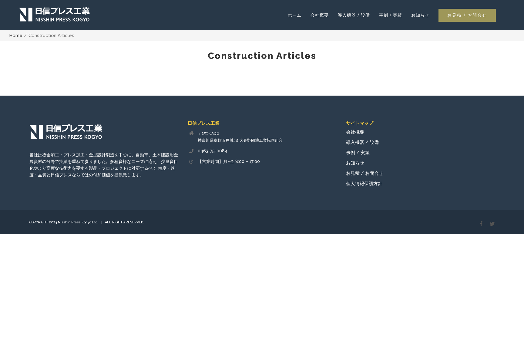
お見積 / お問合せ (364, 173)
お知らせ (355, 163)
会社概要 (355, 132)
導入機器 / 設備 (362, 142)
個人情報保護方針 (364, 183)
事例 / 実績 (358, 152)
